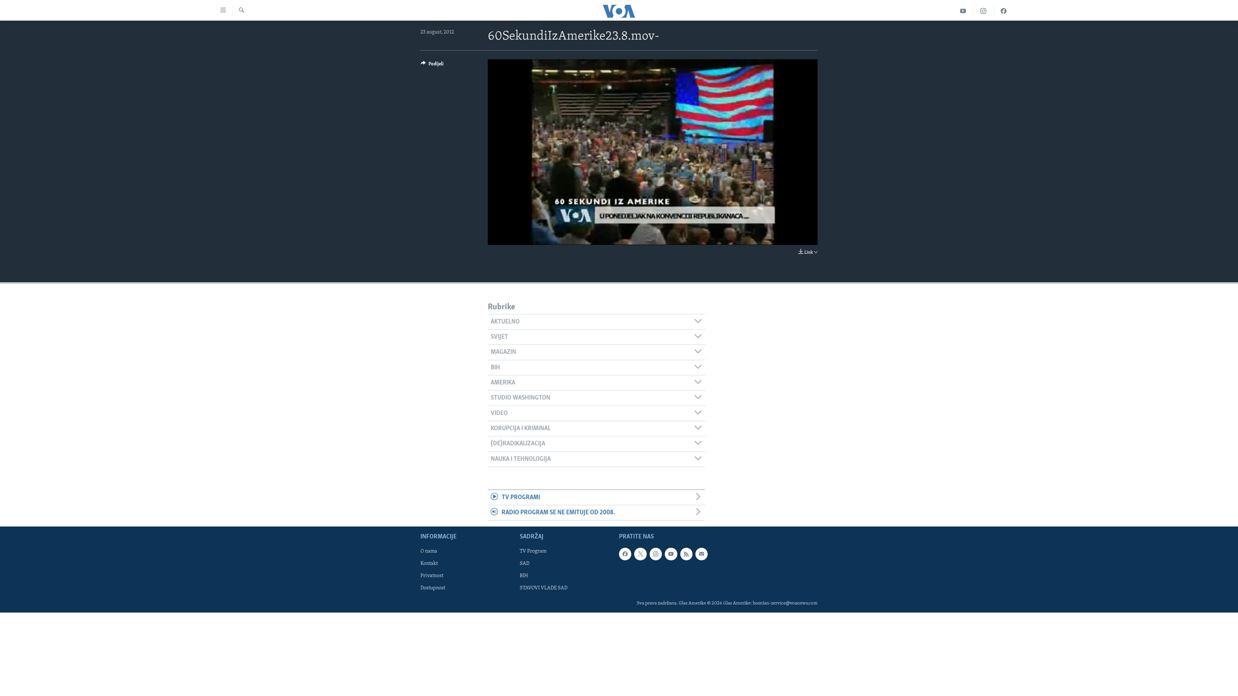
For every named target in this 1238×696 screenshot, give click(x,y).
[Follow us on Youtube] (671, 554)
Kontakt (429, 563)
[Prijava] (701, 554)
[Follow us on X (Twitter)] (640, 554)
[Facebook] (1004, 11)
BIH (524, 575)
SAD (524, 563)
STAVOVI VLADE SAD (543, 588)
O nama (428, 551)
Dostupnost (432, 588)
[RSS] (686, 554)
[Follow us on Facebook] (625, 554)
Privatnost (431, 575)
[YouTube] (963, 11)
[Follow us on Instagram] (656, 554)
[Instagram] (983, 11)
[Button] (432, 65)
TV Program (533, 551)
